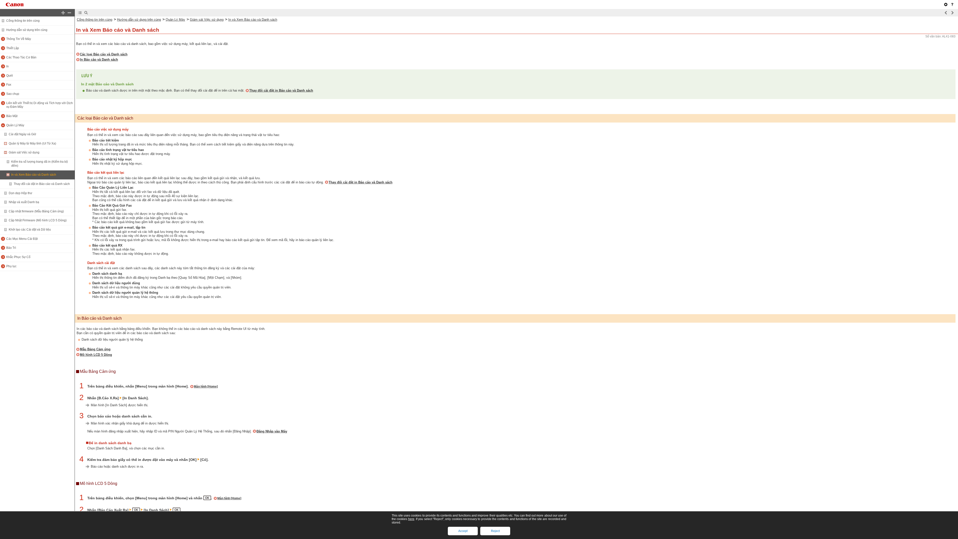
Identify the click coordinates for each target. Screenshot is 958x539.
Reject (495, 531)
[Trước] (946, 12)
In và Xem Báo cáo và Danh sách (33, 174)
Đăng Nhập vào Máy (271, 431)
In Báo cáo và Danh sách (99, 59)
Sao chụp (12, 94)
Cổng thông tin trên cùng (23, 20)
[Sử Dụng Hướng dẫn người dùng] (952, 4)
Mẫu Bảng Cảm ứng (95, 349)
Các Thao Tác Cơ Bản (21, 57)
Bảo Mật (11, 116)
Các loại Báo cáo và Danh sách (103, 54)
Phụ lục (11, 266)
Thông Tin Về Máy (18, 39)
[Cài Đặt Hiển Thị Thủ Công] (946, 4)
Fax (8, 84)
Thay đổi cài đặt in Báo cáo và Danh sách (42, 184)
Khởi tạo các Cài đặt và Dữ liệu (30, 229)
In (7, 66)
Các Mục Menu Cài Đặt (22, 239)
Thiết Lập (12, 48)
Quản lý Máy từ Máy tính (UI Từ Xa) (32, 143)
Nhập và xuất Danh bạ (24, 202)
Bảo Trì (11, 248)
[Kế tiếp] (952, 12)
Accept (463, 531)
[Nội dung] (80, 12)
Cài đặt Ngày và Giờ (22, 134)
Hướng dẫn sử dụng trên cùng (26, 30)
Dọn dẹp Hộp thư (20, 193)
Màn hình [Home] (206, 386)
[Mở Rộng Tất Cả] (63, 12)
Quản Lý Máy (15, 125)
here (411, 519)
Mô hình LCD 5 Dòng (96, 355)
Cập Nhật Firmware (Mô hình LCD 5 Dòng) (38, 220)
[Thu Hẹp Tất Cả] (69, 12)
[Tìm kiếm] (86, 12)
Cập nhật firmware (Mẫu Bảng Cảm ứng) (36, 211)
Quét (9, 75)
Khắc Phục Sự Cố (18, 257)
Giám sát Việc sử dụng (24, 152)
